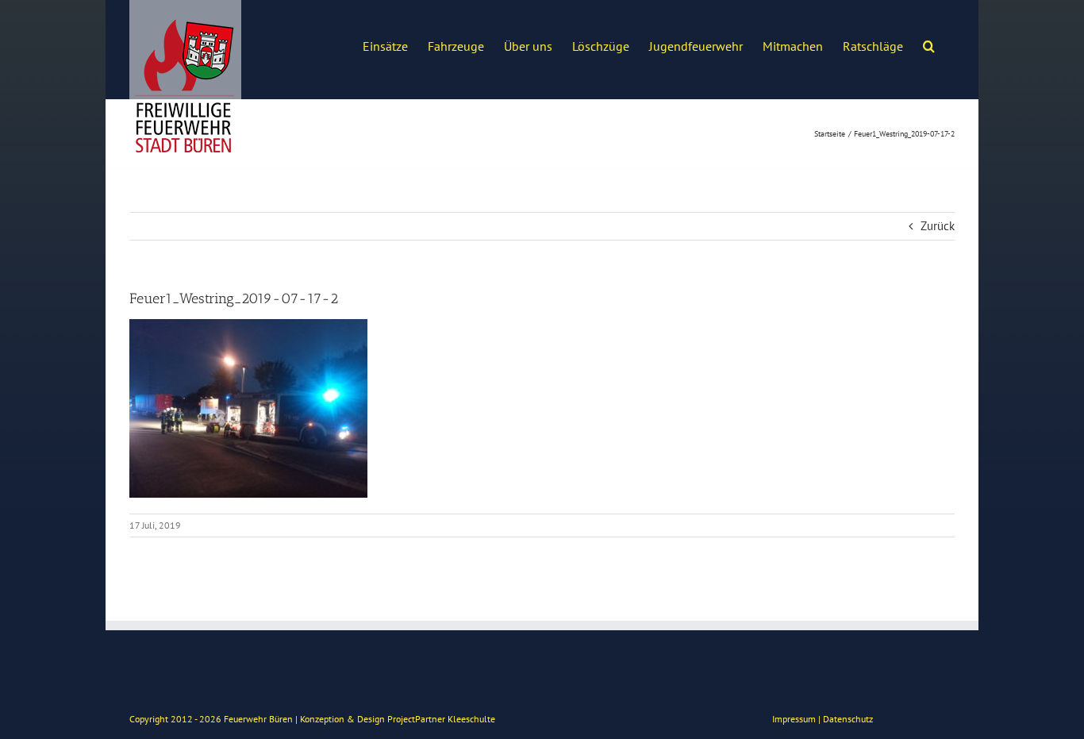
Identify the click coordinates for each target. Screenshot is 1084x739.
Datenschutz (848, 719)
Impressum (794, 719)
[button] (929, 44)
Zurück (938, 225)
